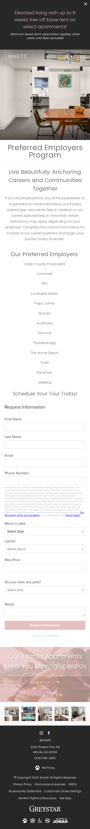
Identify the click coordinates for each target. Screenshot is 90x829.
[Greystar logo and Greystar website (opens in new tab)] (45, 811)
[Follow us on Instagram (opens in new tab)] (41, 733)
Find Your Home (41, 695)
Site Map (65, 798)
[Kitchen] (12, 714)
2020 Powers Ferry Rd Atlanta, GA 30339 (45, 749)
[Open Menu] (80, 58)
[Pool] (28, 714)
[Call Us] (68, 57)
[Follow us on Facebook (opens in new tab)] (49, 733)
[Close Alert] (85, 5)
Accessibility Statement (25, 791)
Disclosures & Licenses (50, 784)
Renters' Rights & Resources (38, 798)
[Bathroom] (61, 714)
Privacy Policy (22, 784)
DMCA (73, 784)
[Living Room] (45, 714)
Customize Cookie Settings (62, 791)
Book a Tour (41, 682)
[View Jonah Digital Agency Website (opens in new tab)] (60, 821)
